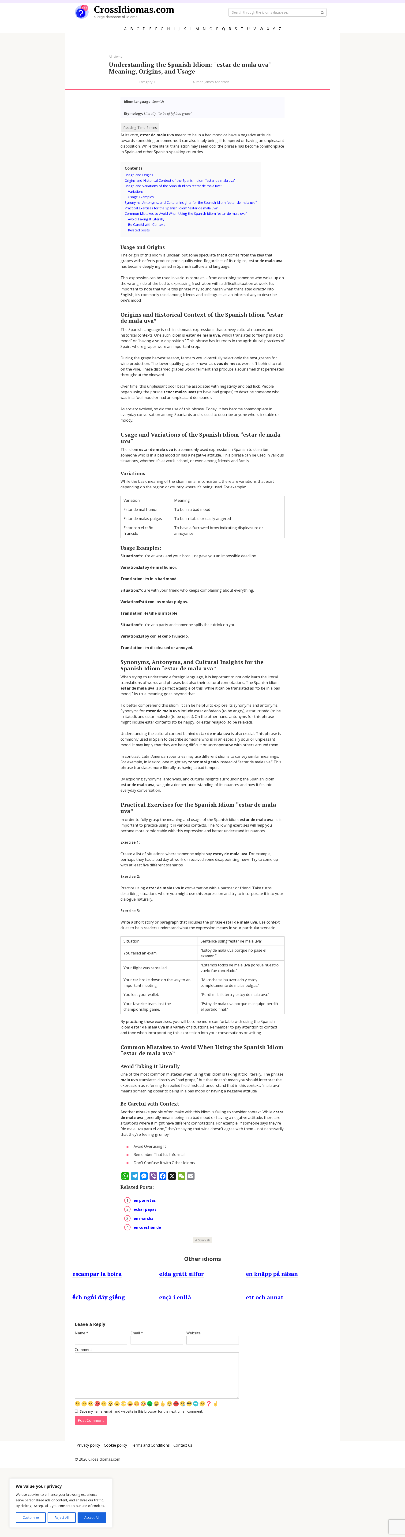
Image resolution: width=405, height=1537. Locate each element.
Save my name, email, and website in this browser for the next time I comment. (141, 1411)
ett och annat (264, 1297)
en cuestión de (147, 1227)
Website (193, 1333)
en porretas (145, 1200)
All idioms (115, 56)
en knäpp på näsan (272, 1273)
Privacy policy (88, 1445)
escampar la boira (97, 1273)
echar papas (145, 1209)
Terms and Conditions (150, 1445)
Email (137, 1333)
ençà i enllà (175, 1297)
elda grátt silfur (181, 1273)
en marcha (144, 1218)
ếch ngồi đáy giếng (98, 1297)
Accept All (91, 1517)
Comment (83, 1349)
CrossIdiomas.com (134, 9)
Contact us (182, 1445)
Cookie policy (115, 1445)
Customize (31, 1517)
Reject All (62, 1517)
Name (81, 1333)
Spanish (204, 1240)
